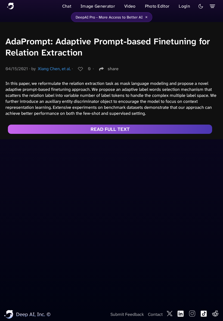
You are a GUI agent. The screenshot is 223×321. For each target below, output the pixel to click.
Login (184, 6)
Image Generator (97, 6)
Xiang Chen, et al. (54, 69)
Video (130, 6)
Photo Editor (157, 6)
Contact (155, 314)
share (113, 69)
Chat (66, 6)
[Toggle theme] (200, 6)
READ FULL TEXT (110, 129)
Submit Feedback (127, 314)
